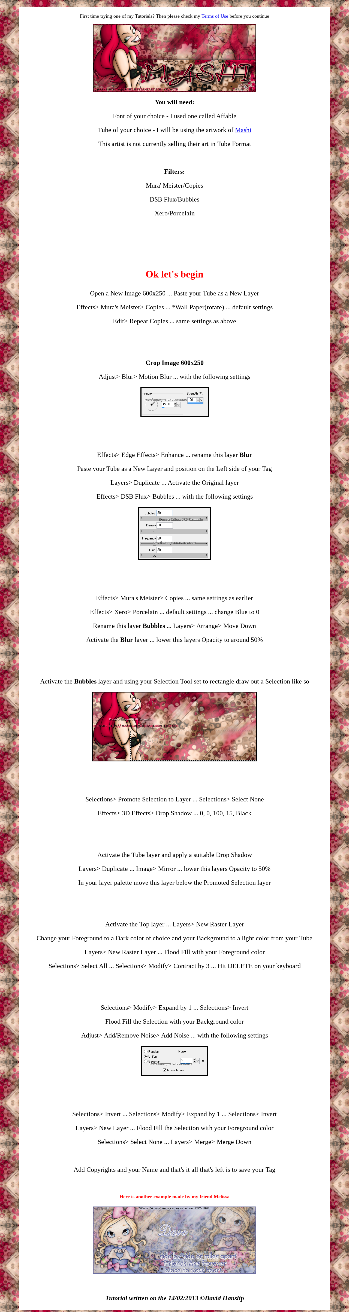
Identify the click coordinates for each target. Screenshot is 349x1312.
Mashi (243, 129)
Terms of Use (214, 16)
